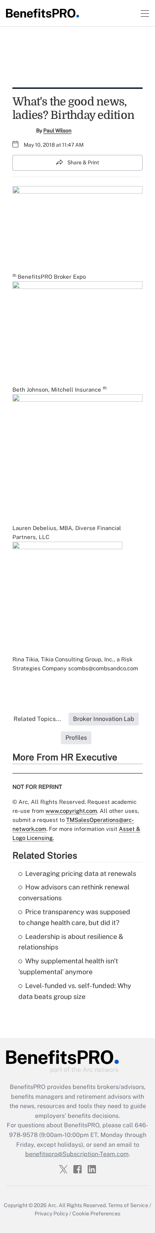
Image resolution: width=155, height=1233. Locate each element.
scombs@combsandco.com (103, 668)
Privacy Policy (51, 1213)
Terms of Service (128, 1205)
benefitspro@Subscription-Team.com (77, 1154)
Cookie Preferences (96, 1213)
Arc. (53, 1205)
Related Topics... (37, 718)
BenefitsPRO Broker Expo (52, 276)
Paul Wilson (57, 131)
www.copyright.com (71, 811)
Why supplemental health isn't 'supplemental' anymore (68, 966)
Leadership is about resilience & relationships (70, 942)
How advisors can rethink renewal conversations (73, 892)
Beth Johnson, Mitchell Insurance (56, 389)
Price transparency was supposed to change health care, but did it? (74, 917)
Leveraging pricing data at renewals (80, 873)
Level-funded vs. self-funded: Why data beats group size (74, 991)
